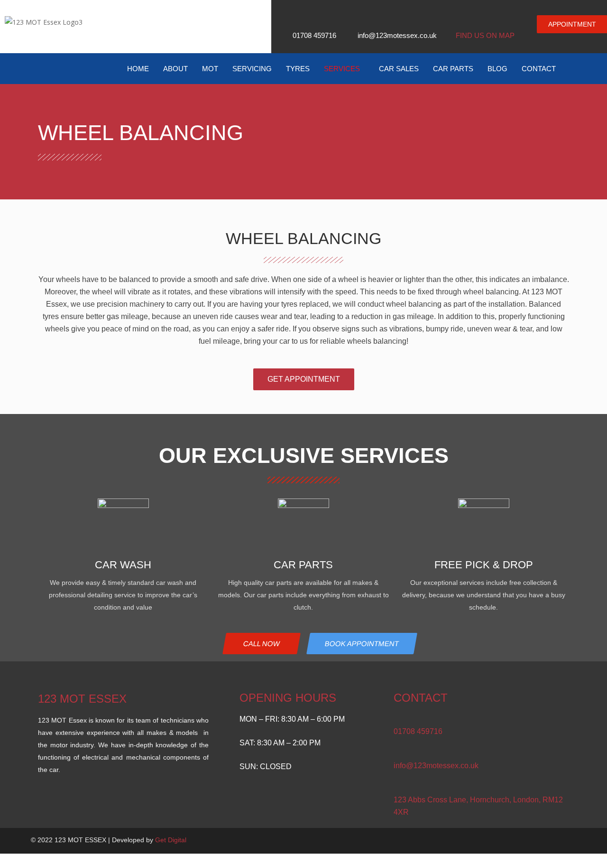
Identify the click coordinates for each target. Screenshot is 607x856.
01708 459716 (418, 731)
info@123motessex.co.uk (436, 766)
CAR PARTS (453, 69)
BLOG (497, 69)
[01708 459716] (398, 719)
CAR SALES (399, 69)
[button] (344, 68)
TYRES (298, 69)
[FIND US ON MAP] (460, 21)
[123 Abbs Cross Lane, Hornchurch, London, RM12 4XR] (398, 787)
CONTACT (539, 69)
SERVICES (342, 69)
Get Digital (170, 840)
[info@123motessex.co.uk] (398, 753)
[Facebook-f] (531, 840)
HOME (138, 69)
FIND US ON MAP (485, 35)
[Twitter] (546, 840)
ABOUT (175, 69)
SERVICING (252, 69)
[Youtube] (561, 840)
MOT (210, 69)
